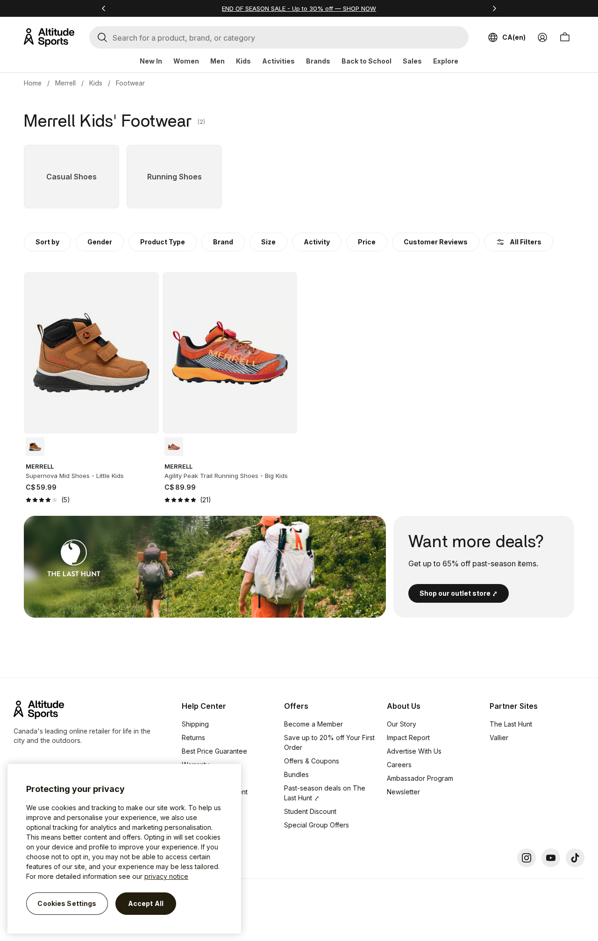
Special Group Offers (316, 825)
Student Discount (310, 811)
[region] (124, 849)
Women (186, 61)
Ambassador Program (420, 778)
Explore (445, 61)
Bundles (296, 774)
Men (217, 61)
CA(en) (514, 37)
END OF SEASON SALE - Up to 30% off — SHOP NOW (299, 8)
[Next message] (494, 8)
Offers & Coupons (311, 761)
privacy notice (166, 876)
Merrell (65, 83)
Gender (99, 242)
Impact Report (408, 737)
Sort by (47, 242)
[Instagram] (526, 857)
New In (151, 61)
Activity (317, 242)
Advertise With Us (414, 751)
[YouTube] (550, 857)
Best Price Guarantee (214, 751)
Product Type (162, 242)
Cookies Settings (66, 903)
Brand (223, 242)
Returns (193, 737)
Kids (243, 61)
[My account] (542, 37)
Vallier (499, 737)
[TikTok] (575, 857)
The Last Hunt (511, 724)
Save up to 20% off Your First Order (329, 742)
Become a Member (313, 724)
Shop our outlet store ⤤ (459, 593)
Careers (399, 765)
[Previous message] (103, 8)
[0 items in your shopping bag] (564, 37)
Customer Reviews (436, 242)
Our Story (401, 724)
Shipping (195, 724)
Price (367, 242)
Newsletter (403, 792)
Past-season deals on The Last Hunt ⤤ (324, 793)
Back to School (367, 61)
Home (33, 83)
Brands (318, 61)
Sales (412, 61)
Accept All (146, 903)
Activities (278, 61)
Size (268, 242)
